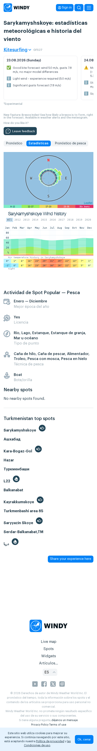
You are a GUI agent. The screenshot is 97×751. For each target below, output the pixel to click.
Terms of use (57, 724)
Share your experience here (70, 559)
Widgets (48, 656)
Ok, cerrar (84, 739)
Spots (48, 649)
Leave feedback (23, 131)
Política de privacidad (50, 741)
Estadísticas (38, 143)
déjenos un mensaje (64, 720)
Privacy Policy (39, 724)
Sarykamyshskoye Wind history (37, 213)
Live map (48, 642)
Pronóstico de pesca (70, 143)
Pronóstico (14, 143)
